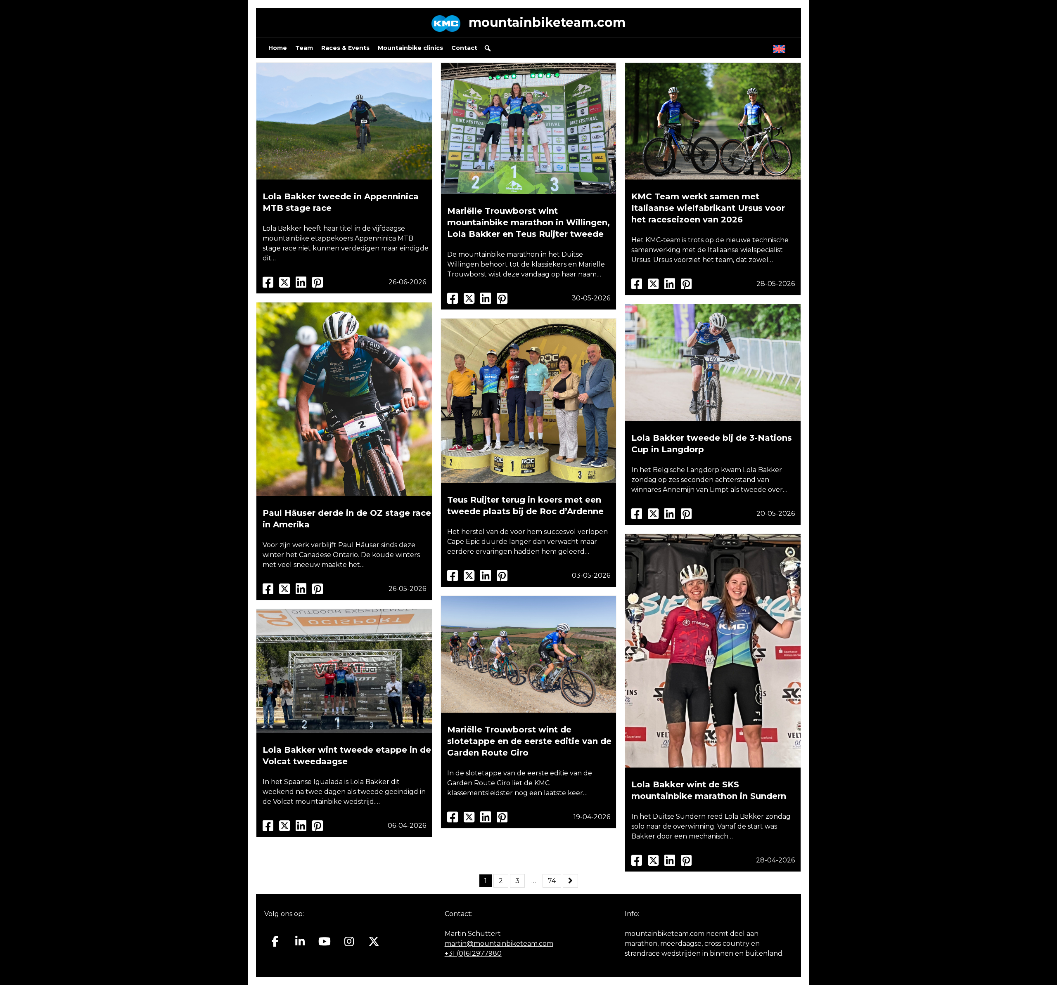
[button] (487, 48)
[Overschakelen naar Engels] (781, 47)
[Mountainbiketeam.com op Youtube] (325, 941)
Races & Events (345, 48)
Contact (464, 48)
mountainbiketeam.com (547, 22)
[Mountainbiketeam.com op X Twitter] (374, 941)
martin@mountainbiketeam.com (499, 943)
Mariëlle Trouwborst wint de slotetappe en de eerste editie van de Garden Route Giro (529, 741)
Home (277, 48)
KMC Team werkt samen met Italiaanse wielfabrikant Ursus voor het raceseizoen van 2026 (708, 207)
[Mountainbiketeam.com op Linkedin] (300, 941)
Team (304, 48)
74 (552, 881)
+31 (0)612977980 (473, 953)
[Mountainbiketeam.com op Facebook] (275, 941)
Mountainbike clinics (410, 48)
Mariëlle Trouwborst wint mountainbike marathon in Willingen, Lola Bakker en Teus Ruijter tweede (528, 222)
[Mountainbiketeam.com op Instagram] (349, 941)
